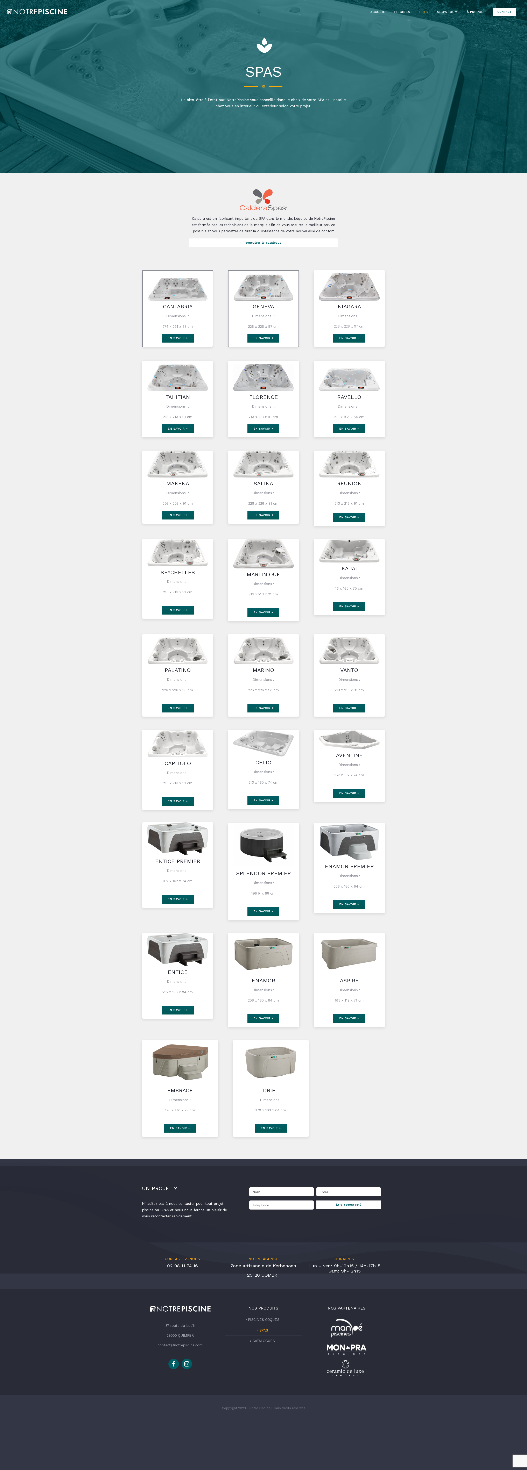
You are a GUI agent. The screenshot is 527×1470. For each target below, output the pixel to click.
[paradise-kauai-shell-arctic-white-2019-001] (349, 541)
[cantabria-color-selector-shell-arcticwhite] (178, 273)
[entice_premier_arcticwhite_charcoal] (177, 824)
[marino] (263, 636)
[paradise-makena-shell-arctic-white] (177, 452)
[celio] (263, 732)
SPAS (263, 1330)
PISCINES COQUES (263, 1320)
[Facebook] (173, 1364)
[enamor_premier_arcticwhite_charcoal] (349, 825)
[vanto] (349, 636)
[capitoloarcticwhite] (177, 732)
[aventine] (349, 732)
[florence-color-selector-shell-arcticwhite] (263, 362)
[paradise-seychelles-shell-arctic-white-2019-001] (177, 541)
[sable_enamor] (263, 935)
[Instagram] (187, 1364)
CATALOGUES (264, 1341)
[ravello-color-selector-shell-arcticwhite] (349, 362)
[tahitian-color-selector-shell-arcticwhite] (177, 362)
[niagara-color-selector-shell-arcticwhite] (349, 272)
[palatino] (177, 636)
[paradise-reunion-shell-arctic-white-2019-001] (349, 452)
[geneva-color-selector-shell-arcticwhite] (263, 273)
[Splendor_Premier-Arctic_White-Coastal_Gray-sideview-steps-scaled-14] (263, 825)
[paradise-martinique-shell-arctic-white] (263, 541)
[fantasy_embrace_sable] (180, 1042)
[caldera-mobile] (263, 191)
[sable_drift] (270, 1042)
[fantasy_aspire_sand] (349, 935)
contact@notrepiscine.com (180, 1345)
